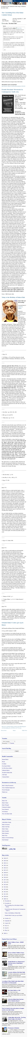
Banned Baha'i (5, 759)
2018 (5, 877)
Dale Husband (5, 839)
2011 (5, 894)
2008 (5, 933)
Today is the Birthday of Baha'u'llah (13, 297)
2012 (5, 891)
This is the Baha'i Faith (7, 813)
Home (14, 730)
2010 (5, 896)
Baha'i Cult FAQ (5, 826)
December (7, 901)
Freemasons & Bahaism (13, 1028)
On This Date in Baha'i (7, 768)
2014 (5, 887)
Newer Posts (3, 730)
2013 (5, 889)
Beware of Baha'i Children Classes (16, 952)
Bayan (3, 761)
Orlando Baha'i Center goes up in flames (13, 915)
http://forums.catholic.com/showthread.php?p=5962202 (13, 86)
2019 (5, 875)
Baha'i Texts (4, 835)
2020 (5, 872)
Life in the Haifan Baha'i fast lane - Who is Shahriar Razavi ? (16, 1000)
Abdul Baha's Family (6, 822)
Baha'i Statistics (5, 833)
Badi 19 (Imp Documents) (7, 785)
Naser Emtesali (5, 809)
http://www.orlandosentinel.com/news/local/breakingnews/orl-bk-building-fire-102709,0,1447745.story (14, 727)
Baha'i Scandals (5, 831)
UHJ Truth (4, 774)
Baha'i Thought (5, 805)
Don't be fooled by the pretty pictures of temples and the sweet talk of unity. (13, 1009)
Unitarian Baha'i (5, 777)
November (7, 903)
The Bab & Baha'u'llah (7, 772)
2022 (5, 867)
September (7, 920)
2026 (5, 858)
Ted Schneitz (5, 811)
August (6, 923)
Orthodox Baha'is (6, 770)
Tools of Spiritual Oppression (8, 787)
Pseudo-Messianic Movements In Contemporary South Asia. (12, 90)
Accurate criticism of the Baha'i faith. (16, 972)
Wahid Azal (4, 792)
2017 (5, 879)
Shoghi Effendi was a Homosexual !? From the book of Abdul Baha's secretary (16, 963)
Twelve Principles (6, 790)
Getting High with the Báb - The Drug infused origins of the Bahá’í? (17, 1018)
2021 (5, 870)
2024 (5, 863)
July (6, 925)
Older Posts (24, 730)
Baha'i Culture (5, 802)
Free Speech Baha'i (6, 766)
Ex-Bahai (4, 763)
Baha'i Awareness (6, 824)
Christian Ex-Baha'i (6, 807)
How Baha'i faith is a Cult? (14, 990)
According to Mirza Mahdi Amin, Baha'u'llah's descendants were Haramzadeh (13, 982)
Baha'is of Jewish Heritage (8, 837)
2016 (5, 882)
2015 (5, 884)
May (6, 930)
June (6, 928)
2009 (5, 899)
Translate (12, 743)
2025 (5, 860)
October (7, 918)
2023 (5, 865)
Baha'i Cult (4, 800)
